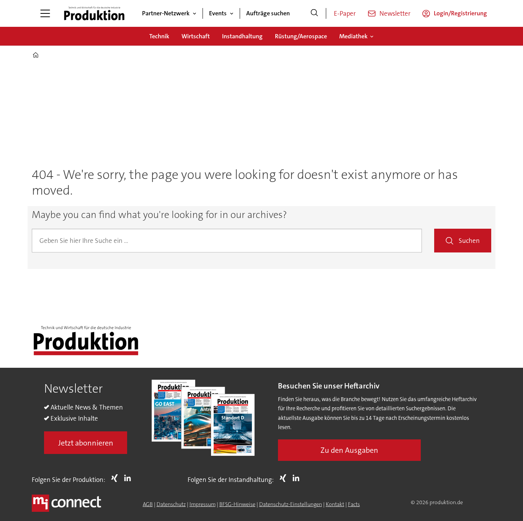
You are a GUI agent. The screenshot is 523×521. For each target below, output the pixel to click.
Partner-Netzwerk (166, 13)
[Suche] (314, 13)
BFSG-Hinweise (237, 504)
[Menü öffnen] (45, 13)
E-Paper (345, 13)
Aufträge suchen (268, 13)
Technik (159, 36)
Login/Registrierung (460, 13)
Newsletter (394, 13)
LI (129, 478)
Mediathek (353, 36)
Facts (354, 504)
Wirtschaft (195, 36)
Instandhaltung (242, 36)
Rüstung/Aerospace (301, 36)
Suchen (469, 240)
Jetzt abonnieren (85, 443)
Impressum (203, 504)
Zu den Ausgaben (349, 450)
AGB (148, 504)
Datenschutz (171, 504)
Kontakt (335, 504)
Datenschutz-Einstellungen (290, 504)
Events (218, 13)
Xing (116, 478)
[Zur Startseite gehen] (94, 13)
